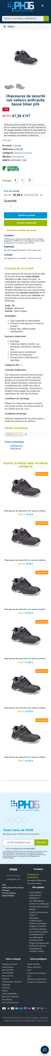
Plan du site (42, 1020)
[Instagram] (12, 820)
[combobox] (21, 18)
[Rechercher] (46, 18)
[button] (41, 6)
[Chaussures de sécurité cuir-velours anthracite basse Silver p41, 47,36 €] (25, 692)
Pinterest (29, 180)
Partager (15, 180)
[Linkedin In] (18, 820)
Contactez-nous (34, 258)
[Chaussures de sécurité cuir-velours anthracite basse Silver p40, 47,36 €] (25, 642)
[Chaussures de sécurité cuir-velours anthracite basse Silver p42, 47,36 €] (25, 741)
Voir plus (7, 140)
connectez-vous (12, 243)
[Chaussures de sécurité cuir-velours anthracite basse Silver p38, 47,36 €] (25, 544)
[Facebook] (5, 820)
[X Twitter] (25, 820)
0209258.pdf (16, 446)
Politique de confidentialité (23, 1020)
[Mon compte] (37, 6)
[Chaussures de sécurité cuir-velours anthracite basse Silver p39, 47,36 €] (25, 593)
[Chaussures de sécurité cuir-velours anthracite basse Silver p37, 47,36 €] (25, 495)
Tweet (22, 180)
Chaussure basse (23, 152)
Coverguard (18, 156)
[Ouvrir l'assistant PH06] (45, 1050)
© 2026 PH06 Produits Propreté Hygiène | (21, 1018)
